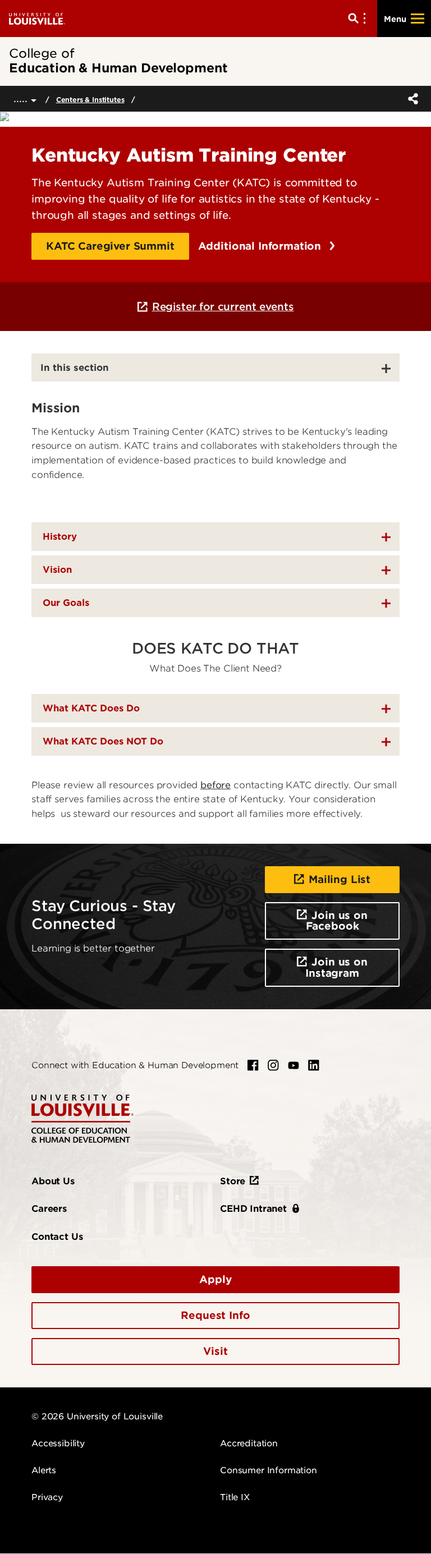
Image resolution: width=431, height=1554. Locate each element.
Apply (215, 1279)
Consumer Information (268, 1470)
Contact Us (56, 1236)
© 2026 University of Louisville (97, 1417)
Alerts (43, 1470)
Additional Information (261, 246)
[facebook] (253, 1065)
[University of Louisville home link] (37, 18)
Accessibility (58, 1443)
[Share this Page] (411, 98)
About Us (53, 1181)
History (60, 536)
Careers (49, 1208)
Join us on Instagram (336, 967)
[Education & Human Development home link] (82, 1117)
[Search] (359, 18)
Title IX (235, 1497)
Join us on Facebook (337, 920)
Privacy (47, 1497)
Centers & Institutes (90, 99)
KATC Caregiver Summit (110, 246)
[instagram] (273, 1065)
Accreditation (249, 1443)
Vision (57, 569)
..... (22, 98)
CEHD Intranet (253, 1208)
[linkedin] (313, 1065)
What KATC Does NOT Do (103, 741)
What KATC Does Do (91, 708)
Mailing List (339, 879)
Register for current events (223, 306)
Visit (215, 1351)
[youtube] (293, 1065)
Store (232, 1181)
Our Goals (66, 602)
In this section (74, 367)
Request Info (215, 1315)
